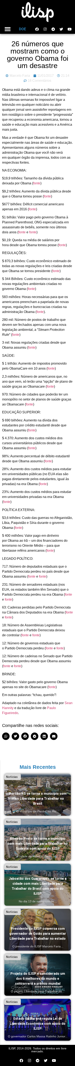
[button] (7, 29)
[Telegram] (53, 29)
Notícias (12, 777)
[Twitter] (61, 29)
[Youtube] (69, 29)
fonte (36, 183)
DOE (22, 29)
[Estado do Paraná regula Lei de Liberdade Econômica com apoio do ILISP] (37, 1020)
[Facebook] (36, 29)
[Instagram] (45, 29)
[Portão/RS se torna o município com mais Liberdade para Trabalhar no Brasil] (37, 795)
